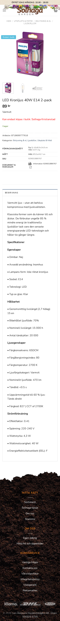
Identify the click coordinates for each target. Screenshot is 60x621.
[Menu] (4, 10)
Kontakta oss (30, 568)
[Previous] (7, 54)
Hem (9, 21)
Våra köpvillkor (30, 573)
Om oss (30, 513)
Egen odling (30, 538)
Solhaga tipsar (30, 508)
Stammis (30, 519)
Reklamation (30, 590)
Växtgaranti (30, 585)
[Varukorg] (56, 10)
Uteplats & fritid (23, 21)
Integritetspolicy (30, 579)
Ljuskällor (30, 23)
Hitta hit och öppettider (30, 543)
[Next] (52, 54)
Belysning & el (43, 21)
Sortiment (30, 502)
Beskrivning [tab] (11, 192)
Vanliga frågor (30, 562)
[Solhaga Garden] (30, 10)
